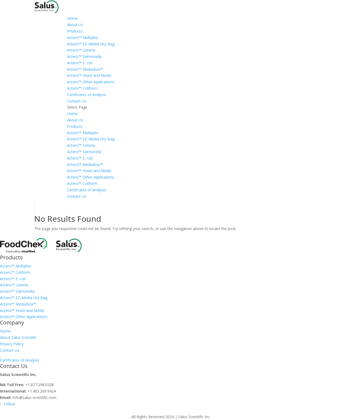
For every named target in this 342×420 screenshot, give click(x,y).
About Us (75, 24)
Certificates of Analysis (86, 94)
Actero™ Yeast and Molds (89, 75)
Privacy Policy (12, 343)
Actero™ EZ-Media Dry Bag (90, 43)
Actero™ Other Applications (90, 81)
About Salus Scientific (18, 337)
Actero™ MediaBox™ (85, 69)
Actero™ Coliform (82, 88)
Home (72, 18)
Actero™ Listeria (81, 50)
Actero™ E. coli (79, 62)
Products (75, 31)
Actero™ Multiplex (82, 37)
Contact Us (9, 350)
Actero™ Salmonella (84, 56)
